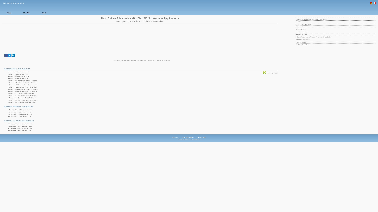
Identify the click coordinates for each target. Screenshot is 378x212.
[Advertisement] (62, 38)
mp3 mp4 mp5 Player (303, 32)
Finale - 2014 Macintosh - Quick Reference (23, 89)
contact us (175, 137)
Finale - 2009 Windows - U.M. (18, 78)
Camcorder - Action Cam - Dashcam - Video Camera (312, 19)
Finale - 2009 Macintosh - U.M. (19, 76)
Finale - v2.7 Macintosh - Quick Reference (23, 100)
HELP (44, 13)
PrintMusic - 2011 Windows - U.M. (20, 116)
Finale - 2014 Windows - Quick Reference (23, 91)
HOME (8, 13)
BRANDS (26, 13)
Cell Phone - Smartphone (304, 24)
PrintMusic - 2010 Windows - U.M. (20, 112)
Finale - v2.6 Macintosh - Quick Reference (23, 95)
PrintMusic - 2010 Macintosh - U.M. (21, 110)
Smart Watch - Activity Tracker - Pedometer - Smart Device (314, 37)
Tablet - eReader (301, 42)
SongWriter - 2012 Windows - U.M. (20, 130)
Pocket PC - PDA (302, 34)
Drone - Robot (301, 27)
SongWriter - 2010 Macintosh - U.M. (21, 124)
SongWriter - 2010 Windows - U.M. (20, 126)
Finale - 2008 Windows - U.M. (18, 74)
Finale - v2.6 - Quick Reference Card (21, 93)
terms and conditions (188, 137)
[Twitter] (9, 55)
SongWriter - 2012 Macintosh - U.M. (21, 128)
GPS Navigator (301, 29)
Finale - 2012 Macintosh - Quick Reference (23, 85)
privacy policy (202, 137)
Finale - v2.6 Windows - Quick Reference (22, 98)
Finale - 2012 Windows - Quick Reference (23, 87)
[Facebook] (6, 55)
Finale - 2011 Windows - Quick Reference (23, 83)
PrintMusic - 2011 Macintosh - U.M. (20, 114)
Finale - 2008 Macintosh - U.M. (19, 72)
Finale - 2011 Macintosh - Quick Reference (23, 80)
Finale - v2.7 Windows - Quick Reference (22, 102)
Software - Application (303, 39)
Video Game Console (303, 44)
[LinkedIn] (13, 55)
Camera (299, 21)
